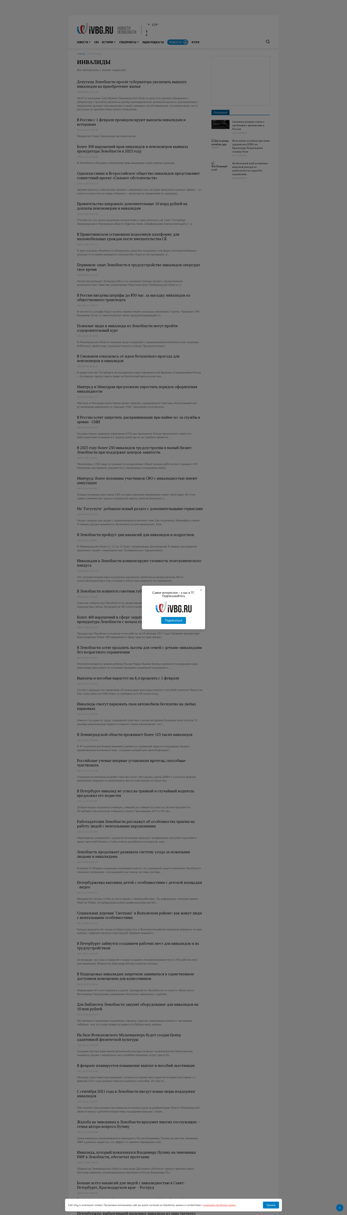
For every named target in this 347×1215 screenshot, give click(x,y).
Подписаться (173, 620)
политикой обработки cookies (219, 1205)
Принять (271, 1205)
